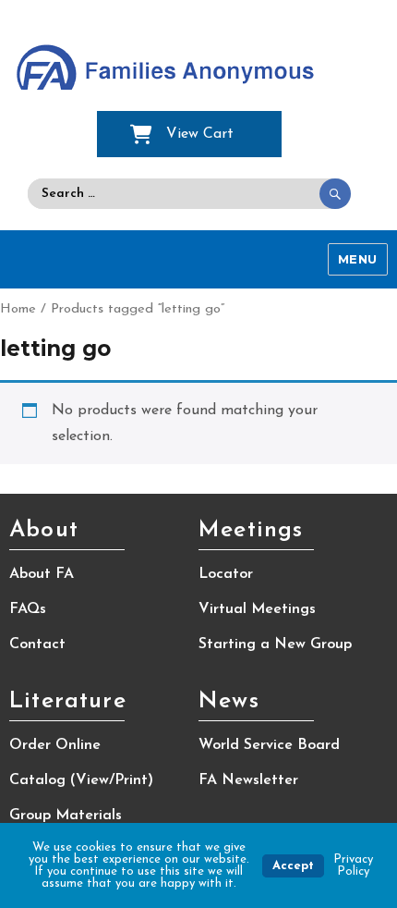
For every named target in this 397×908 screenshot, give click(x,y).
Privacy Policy (353, 865)
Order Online (55, 745)
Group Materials (65, 815)
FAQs (27, 609)
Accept (293, 866)
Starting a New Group (275, 644)
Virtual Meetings (257, 609)
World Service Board (269, 745)
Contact (37, 644)
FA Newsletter (248, 780)
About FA (41, 574)
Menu (358, 259)
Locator (225, 574)
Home (18, 309)
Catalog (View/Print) (81, 780)
